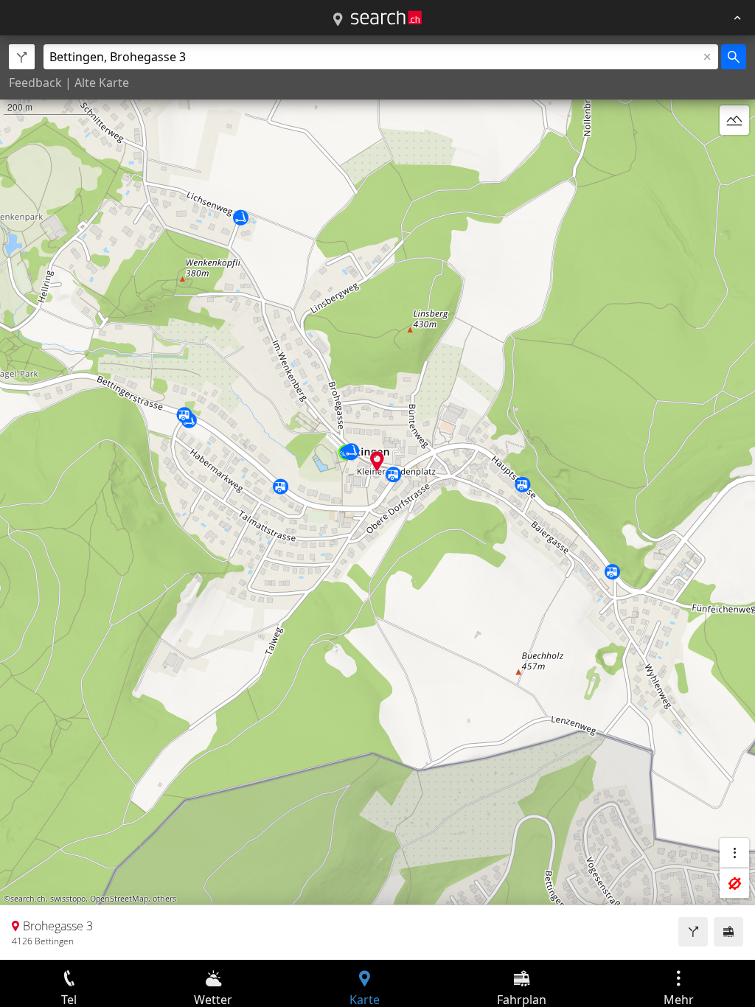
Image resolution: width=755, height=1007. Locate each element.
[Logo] (386, 17)
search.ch (28, 898)
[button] (377, 461)
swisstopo (68, 898)
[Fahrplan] (728, 932)
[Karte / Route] (337, 20)
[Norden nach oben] (734, 155)
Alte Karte (101, 82)
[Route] (693, 932)
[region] (377, 497)
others (164, 898)
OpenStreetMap (119, 898)
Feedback (35, 82)
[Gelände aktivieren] (734, 120)
